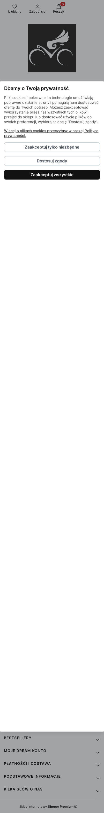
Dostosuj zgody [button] (52, 161)
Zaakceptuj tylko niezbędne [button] (52, 147)
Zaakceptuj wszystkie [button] (52, 174)
